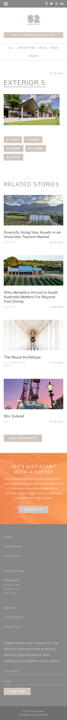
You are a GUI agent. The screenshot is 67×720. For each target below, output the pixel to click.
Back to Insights (22, 438)
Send (14, 139)
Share (34, 139)
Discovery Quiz (12, 589)
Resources (12, 580)
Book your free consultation (33, 35)
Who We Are (13, 546)
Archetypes (26, 47)
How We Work (14, 570)
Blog (43, 47)
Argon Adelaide (41, 714)
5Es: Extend (14, 416)
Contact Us (33, 509)
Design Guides (12, 585)
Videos (33, 56)
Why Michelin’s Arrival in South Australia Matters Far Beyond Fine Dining (31, 296)
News (54, 47)
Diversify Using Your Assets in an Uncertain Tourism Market (32, 234)
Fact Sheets (10, 593)
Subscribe (17, 691)
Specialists (12, 555)
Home (8, 537)
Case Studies (13, 617)
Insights (10, 607)
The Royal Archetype (22, 357)
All (11, 47)
